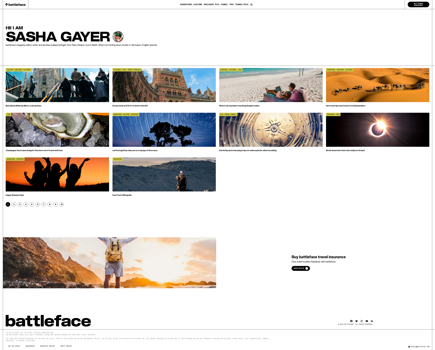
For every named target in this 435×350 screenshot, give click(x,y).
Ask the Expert (14, 346)
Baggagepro (30, 346)
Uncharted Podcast (47, 346)
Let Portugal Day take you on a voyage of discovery (134, 150)
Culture (197, 4)
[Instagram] (361, 321)
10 (62, 204)
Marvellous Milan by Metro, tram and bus (23, 105)
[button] (251, 4)
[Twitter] (356, 321)
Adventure (186, 4)
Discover (209, 4)
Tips (231, 4)
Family (224, 4)
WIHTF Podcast (66, 346)
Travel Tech (241, 4)
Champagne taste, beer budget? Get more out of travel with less (34, 150)
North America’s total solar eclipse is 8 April (345, 150)
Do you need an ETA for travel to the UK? (130, 105)
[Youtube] (367, 321)
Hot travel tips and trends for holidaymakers (346, 105)
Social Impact (230, 114)
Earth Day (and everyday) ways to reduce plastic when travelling (248, 150)
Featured (26, 70)
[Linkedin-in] (372, 321)
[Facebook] (351, 321)
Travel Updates (134, 70)
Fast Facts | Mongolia (122, 195)
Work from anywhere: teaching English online (239, 105)
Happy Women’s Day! (15, 195)
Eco (217, 4)
